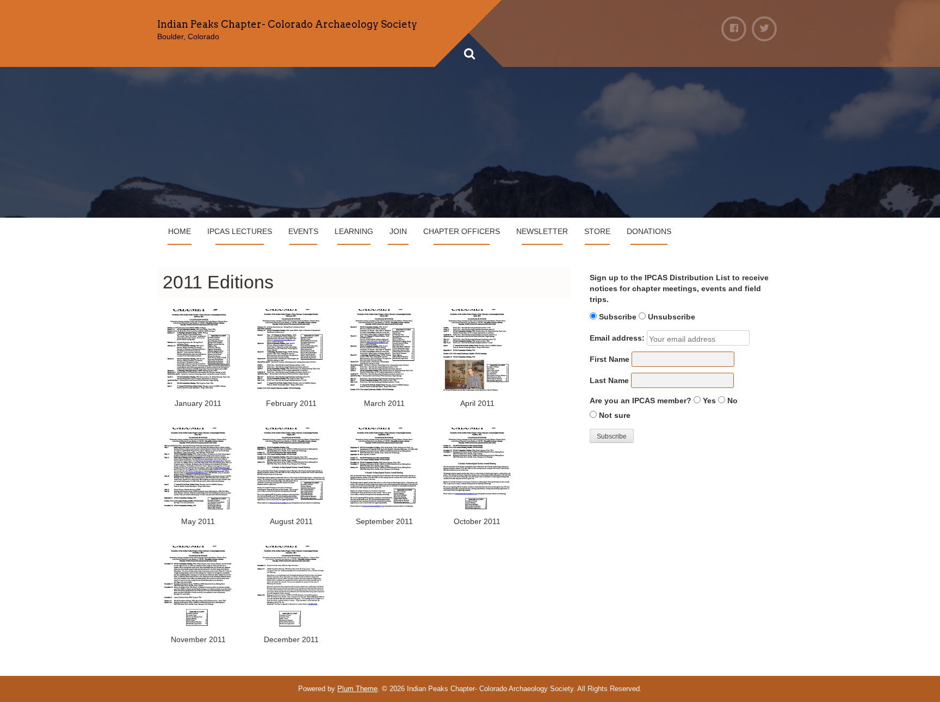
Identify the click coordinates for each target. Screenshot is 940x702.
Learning (354, 231)
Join (398, 231)
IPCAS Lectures (239, 231)
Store (597, 231)
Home (179, 231)
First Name (609, 359)
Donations (649, 231)
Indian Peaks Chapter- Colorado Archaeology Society (287, 24)
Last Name (609, 380)
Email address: (617, 338)
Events (303, 231)
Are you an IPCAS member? (640, 400)
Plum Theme (357, 689)
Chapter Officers (461, 231)
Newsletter (542, 231)
